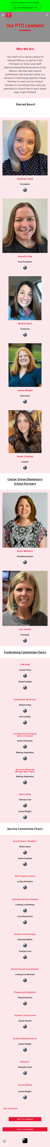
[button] (3, 15)
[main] (25, 27)
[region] (25, 6)
